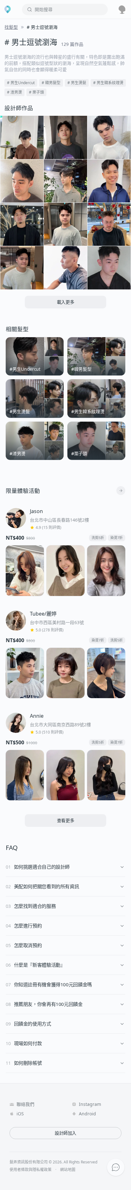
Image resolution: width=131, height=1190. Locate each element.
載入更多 (65, 302)
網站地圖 (67, 1169)
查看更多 (65, 820)
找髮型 (11, 27)
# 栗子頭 (36, 92)
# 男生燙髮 (76, 82)
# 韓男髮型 (51, 82)
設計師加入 (65, 1133)
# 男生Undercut (21, 82)
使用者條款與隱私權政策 (31, 1169)
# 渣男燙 (14, 92)
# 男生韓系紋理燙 (108, 82)
